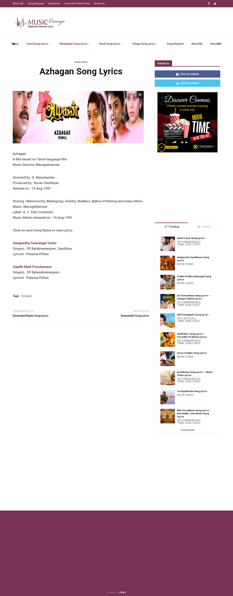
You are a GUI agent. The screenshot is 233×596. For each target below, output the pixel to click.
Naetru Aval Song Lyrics (191, 238)
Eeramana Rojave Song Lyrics (30, 315)
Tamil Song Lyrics (37, 43)
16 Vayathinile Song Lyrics (192, 391)
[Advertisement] (187, 185)
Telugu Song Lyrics (143, 43)
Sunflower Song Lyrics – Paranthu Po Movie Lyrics (192, 335)
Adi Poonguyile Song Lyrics (192, 314)
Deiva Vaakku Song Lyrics (192, 353)
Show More (187, 430)
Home (15, 43)
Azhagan (26, 296)
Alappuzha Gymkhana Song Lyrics (193, 259)
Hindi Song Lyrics (109, 43)
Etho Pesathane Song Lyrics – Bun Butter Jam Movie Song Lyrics (194, 413)
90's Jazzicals (186, 318)
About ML (197, 43)
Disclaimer (54, 3)
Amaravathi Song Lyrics (135, 315)
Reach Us (216, 43)
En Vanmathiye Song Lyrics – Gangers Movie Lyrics (193, 297)
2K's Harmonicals (188, 242)
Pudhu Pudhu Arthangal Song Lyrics (194, 278)
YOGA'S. (123, 592)
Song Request (175, 43)
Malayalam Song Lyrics (74, 43)
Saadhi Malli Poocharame (32, 267)
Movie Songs (81, 62)
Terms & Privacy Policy (77, 3)
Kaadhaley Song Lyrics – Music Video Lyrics (195, 374)
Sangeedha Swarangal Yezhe (34, 243)
